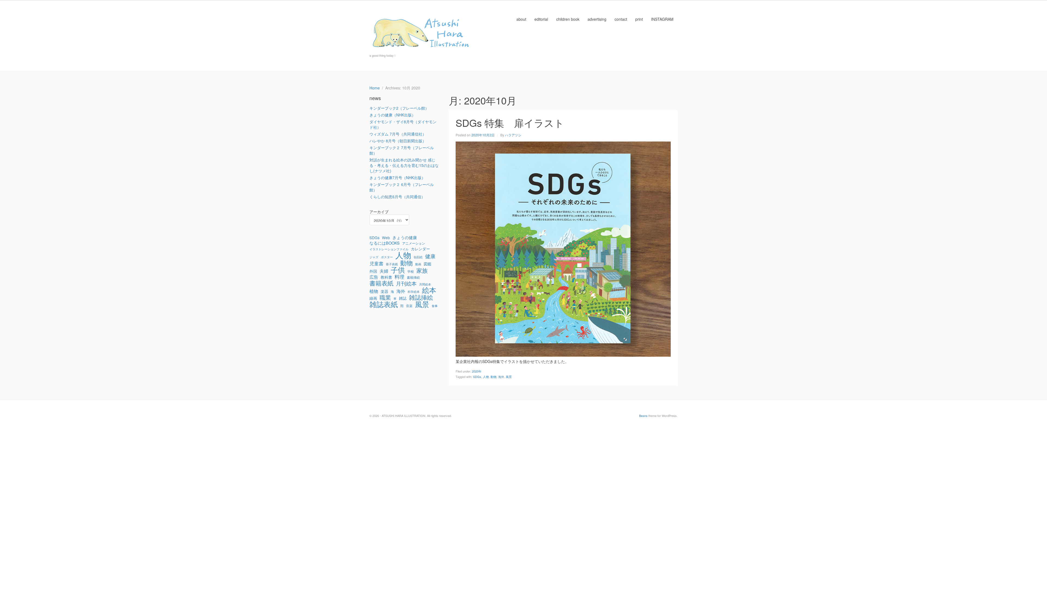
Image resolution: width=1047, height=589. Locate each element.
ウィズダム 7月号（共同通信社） (397, 134)
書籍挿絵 (413, 277)
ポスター (387, 257)
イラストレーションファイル (388, 249)
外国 (373, 271)
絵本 (429, 290)
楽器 (384, 291)
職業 (385, 297)
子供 (398, 269)
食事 (435, 306)
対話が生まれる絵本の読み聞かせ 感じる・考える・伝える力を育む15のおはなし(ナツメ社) (404, 165)
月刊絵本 (406, 283)
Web (386, 237)
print (639, 19)
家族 (422, 270)
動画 (418, 264)
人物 (486, 376)
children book (567, 19)
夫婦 (384, 271)
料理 (399, 277)
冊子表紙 (392, 264)
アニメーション (413, 243)
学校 (410, 271)
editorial (541, 19)
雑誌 (403, 298)
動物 (494, 376)
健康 (430, 256)
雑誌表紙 (383, 304)
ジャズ (373, 257)
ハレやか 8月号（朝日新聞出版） (397, 140)
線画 (373, 298)
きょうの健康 (404, 237)
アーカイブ (379, 211)
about (521, 19)
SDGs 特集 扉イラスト (510, 123)
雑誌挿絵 (421, 297)
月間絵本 (425, 284)
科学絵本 (414, 292)
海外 (501, 376)
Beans (643, 415)
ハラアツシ (513, 135)
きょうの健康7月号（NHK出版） (397, 177)
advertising (597, 19)
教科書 (386, 277)
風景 (509, 376)
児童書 (376, 263)
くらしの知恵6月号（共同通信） (397, 196)
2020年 (477, 371)
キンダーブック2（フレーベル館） (399, 108)
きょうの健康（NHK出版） (392, 115)
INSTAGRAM (662, 19)
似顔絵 (418, 257)
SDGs (477, 376)
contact (621, 19)
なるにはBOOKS (384, 243)
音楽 (409, 305)
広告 (373, 277)
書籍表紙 (381, 283)
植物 (373, 291)
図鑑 (427, 263)
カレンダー (420, 248)
